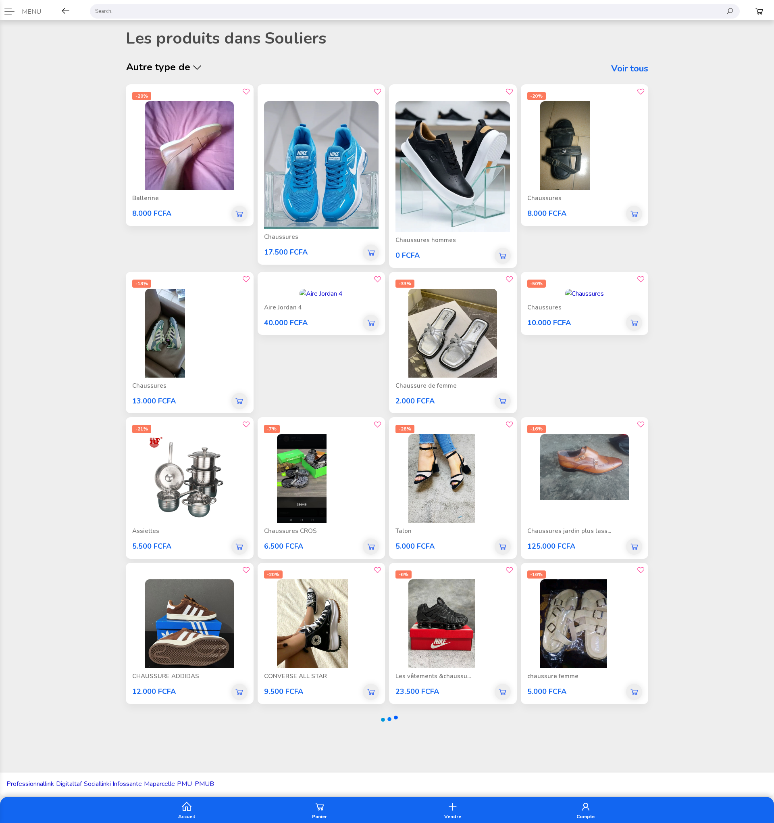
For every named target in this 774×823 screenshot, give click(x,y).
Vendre (452, 816)
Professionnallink (30, 783)
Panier (319, 816)
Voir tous (629, 68)
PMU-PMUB (195, 783)
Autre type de (158, 67)
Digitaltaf (69, 783)
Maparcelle (159, 783)
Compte (585, 816)
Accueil (186, 816)
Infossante (127, 783)
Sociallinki (97, 783)
